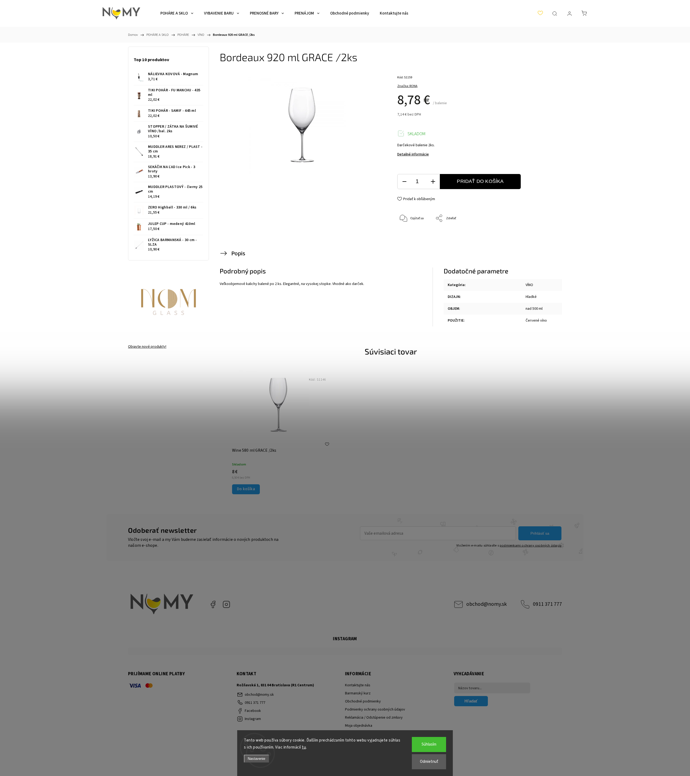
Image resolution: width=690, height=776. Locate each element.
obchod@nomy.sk (486, 604)
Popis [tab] (238, 253)
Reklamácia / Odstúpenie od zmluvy (374, 717)
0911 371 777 (547, 604)
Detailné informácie (413, 154)
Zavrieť (543, 236)
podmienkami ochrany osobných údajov (530, 545)
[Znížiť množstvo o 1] (404, 182)
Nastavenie (256, 759)
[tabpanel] (278, 431)
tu (304, 747)
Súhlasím (429, 744)
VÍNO (529, 285)
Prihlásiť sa (539, 533)
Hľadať (471, 701)
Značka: (407, 86)
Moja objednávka (358, 725)
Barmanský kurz (358, 693)
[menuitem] (176, 13)
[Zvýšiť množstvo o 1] (433, 182)
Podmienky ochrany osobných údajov (375, 709)
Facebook (213, 604)
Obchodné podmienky (363, 701)
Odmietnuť (429, 761)
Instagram (226, 604)
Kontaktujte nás (357, 685)
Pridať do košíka (480, 181)
